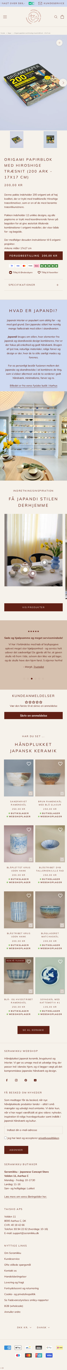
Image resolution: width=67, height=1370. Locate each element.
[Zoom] (59, 43)
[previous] (4, 83)
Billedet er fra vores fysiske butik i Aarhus (33, 385)
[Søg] (56, 16)
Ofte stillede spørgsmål (17, 1264)
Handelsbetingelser (15, 1276)
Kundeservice (12, 1258)
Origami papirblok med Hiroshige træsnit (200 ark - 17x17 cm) (32, 33)
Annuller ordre (12, 1311)
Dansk (42, 1327)
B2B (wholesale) (13, 1306)
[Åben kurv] (62, 17)
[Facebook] (6, 1080)
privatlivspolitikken (48, 1138)
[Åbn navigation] (5, 16)
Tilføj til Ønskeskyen (23, 272)
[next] (63, 83)
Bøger (10, 33)
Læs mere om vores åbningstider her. (25, 1196)
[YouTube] (34, 1080)
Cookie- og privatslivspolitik (19, 1294)
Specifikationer (22, 284)
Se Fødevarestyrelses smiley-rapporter (26, 1300)
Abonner (16, 1150)
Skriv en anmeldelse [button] (33, 715)
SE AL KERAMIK (33, 1030)
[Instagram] (16, 1080)
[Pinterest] (25, 1080)
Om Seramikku (12, 1253)
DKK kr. (23, 1327)
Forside (3, 33)
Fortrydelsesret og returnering (21, 1288)
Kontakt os (10, 1270)
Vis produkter (33, 607)
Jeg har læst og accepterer (33, 1138)
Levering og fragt (14, 1282)
